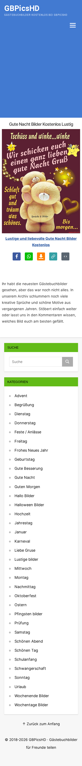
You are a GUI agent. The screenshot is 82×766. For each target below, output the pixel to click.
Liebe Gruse (25, 550)
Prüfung (22, 623)
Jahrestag (23, 523)
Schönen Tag (26, 650)
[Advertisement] (41, 74)
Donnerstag (25, 423)
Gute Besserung (29, 468)
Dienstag (22, 414)
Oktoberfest (25, 596)
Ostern (21, 605)
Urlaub (20, 687)
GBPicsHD (37, 740)
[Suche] (67, 362)
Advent (21, 396)
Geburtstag (25, 459)
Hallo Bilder (24, 496)
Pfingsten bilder (28, 614)
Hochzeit (22, 514)
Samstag (22, 632)
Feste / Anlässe (28, 432)
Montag (21, 577)
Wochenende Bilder (32, 696)
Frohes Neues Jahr (31, 450)
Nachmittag (25, 587)
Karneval (22, 541)
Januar (21, 532)
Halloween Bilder (29, 505)
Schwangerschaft (30, 668)
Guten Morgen (27, 486)
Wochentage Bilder (31, 705)
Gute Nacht (25, 477)
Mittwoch (23, 568)
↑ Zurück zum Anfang (41, 724)
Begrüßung (24, 405)
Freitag (21, 441)
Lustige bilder (26, 559)
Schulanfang (26, 659)
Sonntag (22, 677)
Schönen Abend (29, 641)
